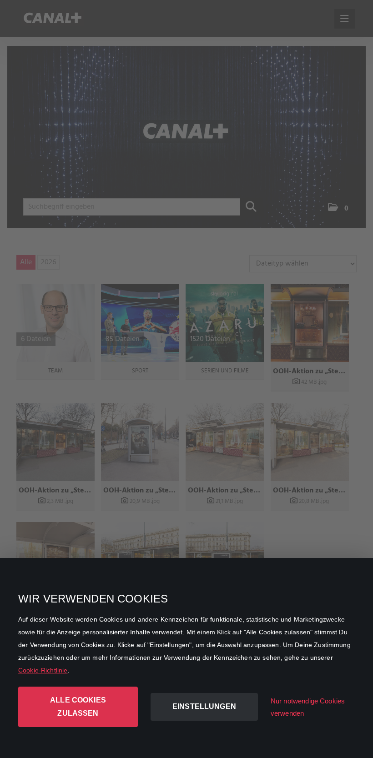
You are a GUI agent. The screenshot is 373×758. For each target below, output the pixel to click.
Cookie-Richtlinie (43, 670)
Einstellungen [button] (204, 706)
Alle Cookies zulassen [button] (78, 706)
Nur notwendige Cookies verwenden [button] (308, 707)
